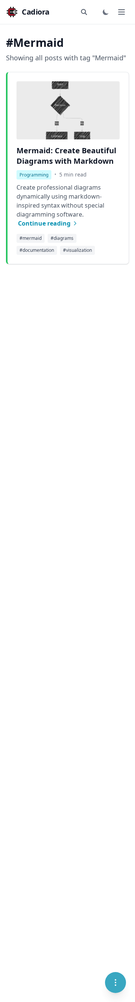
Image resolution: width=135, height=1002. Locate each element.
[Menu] (115, 982)
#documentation (37, 250)
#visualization (77, 250)
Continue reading (44, 223)
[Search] (85, 11)
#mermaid (31, 238)
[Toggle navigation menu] (121, 11)
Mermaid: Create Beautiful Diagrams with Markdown (66, 155)
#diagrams (62, 238)
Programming (34, 175)
